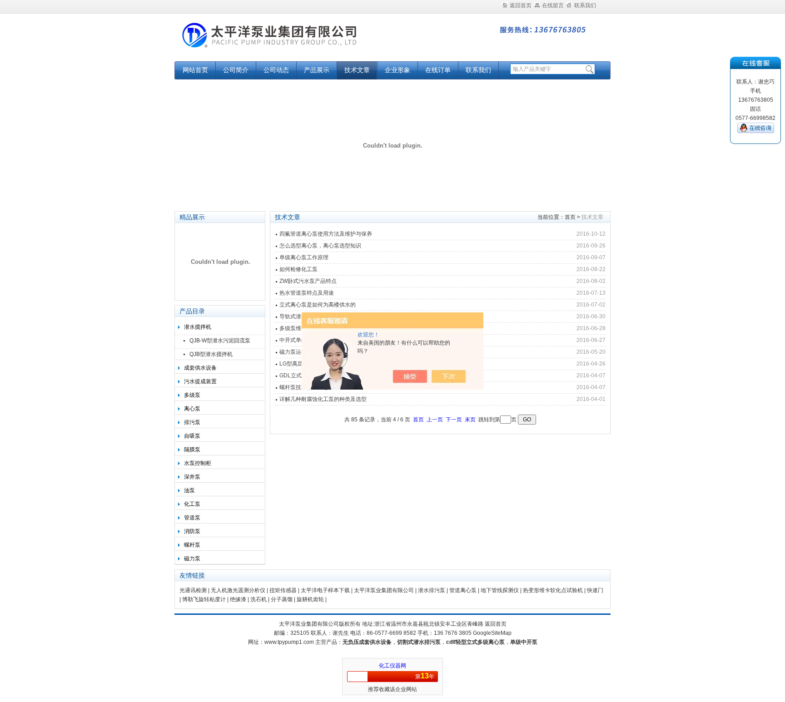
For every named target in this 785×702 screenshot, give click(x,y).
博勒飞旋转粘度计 (204, 599)
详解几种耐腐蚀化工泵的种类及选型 (323, 399)
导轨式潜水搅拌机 (301, 316)
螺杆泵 (192, 545)
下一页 (454, 419)
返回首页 (521, 5)
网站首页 (195, 70)
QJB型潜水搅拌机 (211, 354)
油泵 (189, 490)
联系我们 (585, 5)
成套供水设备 (200, 368)
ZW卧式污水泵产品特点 (308, 281)
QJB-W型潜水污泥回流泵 (219, 340)
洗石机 (258, 599)
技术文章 (357, 70)
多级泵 (192, 395)
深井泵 (192, 477)
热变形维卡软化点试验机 (553, 590)
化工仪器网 (392, 665)
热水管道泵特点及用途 (306, 293)
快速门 (595, 590)
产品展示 (316, 70)
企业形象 (397, 70)
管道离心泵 (463, 590)
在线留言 (553, 5)
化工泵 (192, 504)
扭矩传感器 (283, 590)
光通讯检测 (193, 590)
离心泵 (192, 408)
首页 (570, 217)
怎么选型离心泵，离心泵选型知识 (320, 245)
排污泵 (192, 422)
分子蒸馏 (282, 599)
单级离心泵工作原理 (303, 257)
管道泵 (192, 517)
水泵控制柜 (197, 463)
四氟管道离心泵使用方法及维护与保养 (325, 234)
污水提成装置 (200, 381)
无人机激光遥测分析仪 (238, 590)
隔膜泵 (192, 449)
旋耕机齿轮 (310, 599)
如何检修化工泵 (298, 269)
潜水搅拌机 (197, 327)
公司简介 (235, 70)
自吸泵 (192, 436)
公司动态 (276, 70)
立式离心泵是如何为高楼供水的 (317, 305)
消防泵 (192, 531)
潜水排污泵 (431, 590)
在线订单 (438, 70)
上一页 (435, 419)
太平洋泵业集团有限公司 (288, 42)
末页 (470, 419)
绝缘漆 (238, 599)
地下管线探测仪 (500, 590)
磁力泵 (192, 558)
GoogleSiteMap (492, 633)
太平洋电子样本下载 (325, 590)
